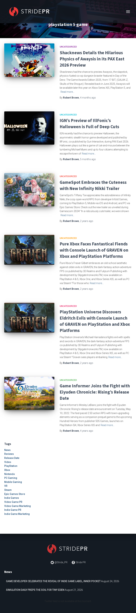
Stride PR (80, 562)
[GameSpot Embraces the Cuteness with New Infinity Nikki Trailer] (29, 189)
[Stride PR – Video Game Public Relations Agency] (31, 11)
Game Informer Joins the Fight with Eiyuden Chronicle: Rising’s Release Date (95, 392)
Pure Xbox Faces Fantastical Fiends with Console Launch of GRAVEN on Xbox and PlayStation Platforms (94, 250)
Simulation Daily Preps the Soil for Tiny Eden (35, 589)
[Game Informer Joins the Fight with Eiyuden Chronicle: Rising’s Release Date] (29, 393)
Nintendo (9, 474)
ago (88, 97)
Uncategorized (68, 47)
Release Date (11, 458)
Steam (8, 490)
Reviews (9, 454)
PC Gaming (10, 478)
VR (5, 485)
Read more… (67, 91)
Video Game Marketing (17, 506)
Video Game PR (13, 502)
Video (7, 462)
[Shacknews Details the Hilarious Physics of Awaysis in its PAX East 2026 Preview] (29, 60)
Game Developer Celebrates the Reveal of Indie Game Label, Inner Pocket (53, 581)
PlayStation (10, 466)
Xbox (7, 470)
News (7, 450)
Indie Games (11, 497)
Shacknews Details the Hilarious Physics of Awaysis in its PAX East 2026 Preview (92, 59)
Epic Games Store (14, 494)
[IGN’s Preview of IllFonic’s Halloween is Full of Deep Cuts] (29, 128)
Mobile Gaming (13, 482)
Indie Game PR (12, 509)
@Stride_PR (61, 562)
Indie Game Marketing (17, 514)
